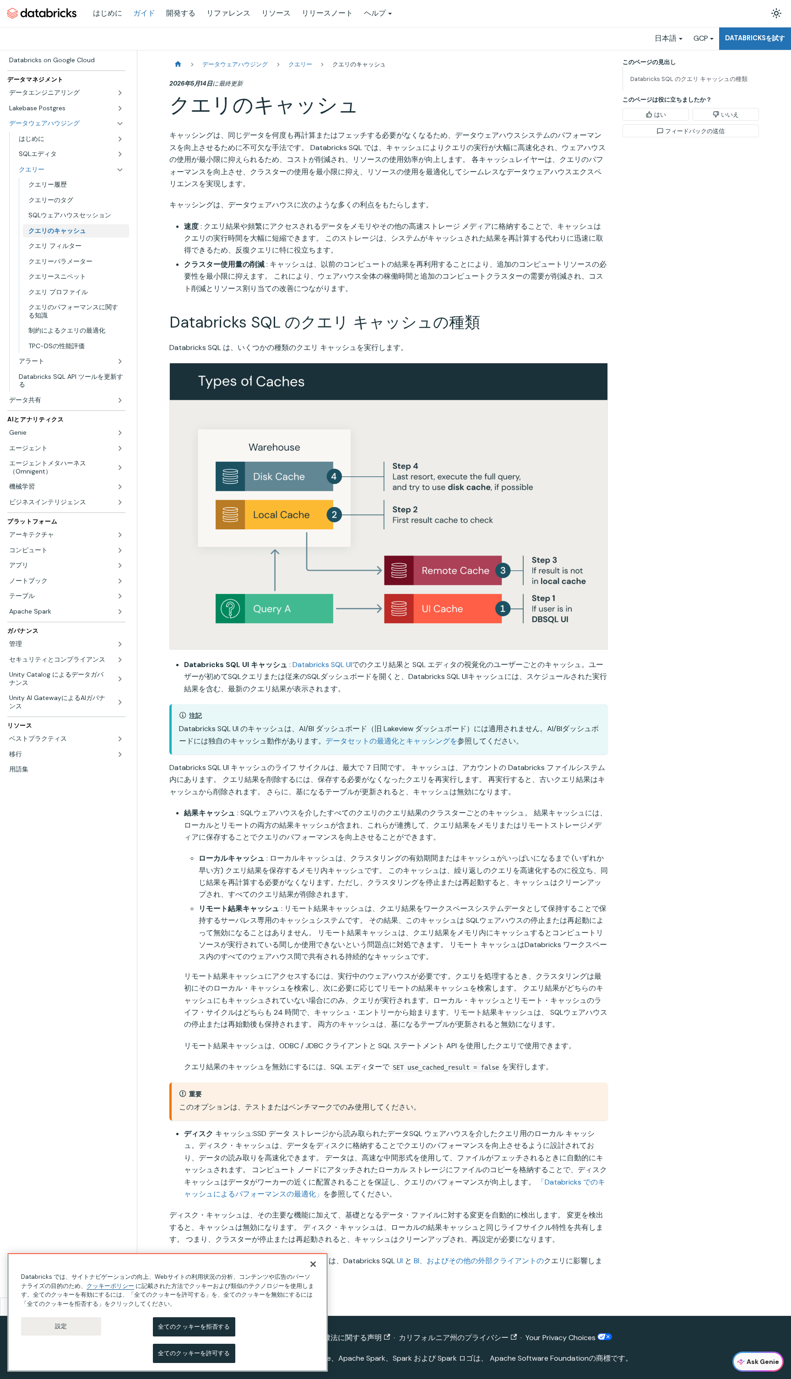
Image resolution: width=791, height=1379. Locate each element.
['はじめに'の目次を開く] (120, 139)
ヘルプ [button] (375, 13)
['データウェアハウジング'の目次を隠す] (120, 123)
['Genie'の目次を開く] (120, 433)
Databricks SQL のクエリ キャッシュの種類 (689, 79)
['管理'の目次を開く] (120, 644)
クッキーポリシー (110, 1285)
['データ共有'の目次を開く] (120, 400)
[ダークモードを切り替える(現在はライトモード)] (776, 13)
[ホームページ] (178, 64)
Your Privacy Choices (561, 1337)
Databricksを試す (755, 38)
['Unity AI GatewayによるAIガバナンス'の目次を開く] (120, 702)
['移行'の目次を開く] (120, 754)
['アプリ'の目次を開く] (120, 565)
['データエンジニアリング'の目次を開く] (120, 93)
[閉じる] (313, 1264)
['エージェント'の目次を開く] (120, 448)
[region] (167, 1312)
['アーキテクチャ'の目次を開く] (120, 535)
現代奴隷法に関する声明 (341, 1337)
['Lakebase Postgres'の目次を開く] (120, 108)
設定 (61, 1326)
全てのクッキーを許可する (194, 1353)
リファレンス (228, 13)
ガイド (144, 13)
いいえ (730, 115)
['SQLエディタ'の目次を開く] (120, 154)
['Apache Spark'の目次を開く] (120, 612)
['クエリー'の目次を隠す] (120, 170)
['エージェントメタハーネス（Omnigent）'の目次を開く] (120, 467)
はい (660, 115)
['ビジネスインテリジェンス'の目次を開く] (120, 502)
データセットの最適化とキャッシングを (391, 741)
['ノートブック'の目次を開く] (120, 581)
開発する (180, 13)
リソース (276, 13)
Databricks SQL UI (322, 664)
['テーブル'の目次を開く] (120, 596)
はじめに (107, 13)
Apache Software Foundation (539, 1358)
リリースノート (327, 13)
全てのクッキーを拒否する (194, 1327)
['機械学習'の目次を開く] (120, 487)
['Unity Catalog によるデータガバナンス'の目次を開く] (120, 679)
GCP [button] (700, 38)
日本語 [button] (666, 38)
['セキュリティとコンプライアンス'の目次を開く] (120, 660)
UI (400, 1261)
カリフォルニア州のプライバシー (454, 1337)
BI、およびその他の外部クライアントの (479, 1261)
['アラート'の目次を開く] (120, 361)
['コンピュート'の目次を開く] (120, 550)
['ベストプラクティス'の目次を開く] (120, 739)
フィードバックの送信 (695, 131)
